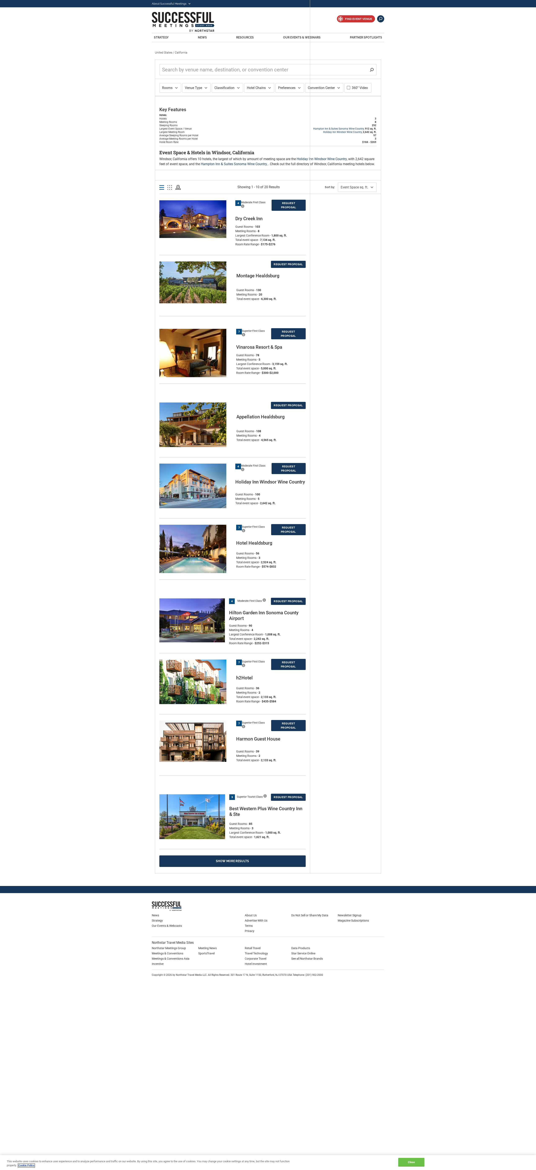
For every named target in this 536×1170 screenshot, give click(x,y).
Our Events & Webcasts (167, 925)
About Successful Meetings (169, 3)
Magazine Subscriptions (353, 920)
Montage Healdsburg (257, 275)
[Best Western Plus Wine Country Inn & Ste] (192, 816)
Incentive (158, 964)
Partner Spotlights (366, 37)
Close (411, 1162)
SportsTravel (206, 953)
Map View (178, 187)
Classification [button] (224, 88)
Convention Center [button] (321, 88)
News (202, 37)
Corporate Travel (255, 958)
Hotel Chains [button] (256, 88)
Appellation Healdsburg (260, 416)
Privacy (249, 931)
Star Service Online (303, 953)
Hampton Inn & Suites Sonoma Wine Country (338, 128)
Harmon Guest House (258, 739)
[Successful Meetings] (179, 906)
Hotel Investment (256, 964)
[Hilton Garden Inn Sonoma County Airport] (192, 620)
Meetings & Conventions (167, 953)
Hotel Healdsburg (254, 543)
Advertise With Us (256, 920)
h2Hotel (244, 677)
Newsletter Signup (349, 915)
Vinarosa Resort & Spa (259, 347)
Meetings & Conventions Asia (170, 958)
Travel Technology (256, 953)
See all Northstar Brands (307, 958)
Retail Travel (252, 948)
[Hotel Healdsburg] (195, 550)
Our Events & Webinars (302, 37)
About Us (251, 915)
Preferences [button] (286, 88)
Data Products (300, 948)
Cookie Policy (26, 1165)
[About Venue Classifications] (242, 206)
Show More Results (232, 861)
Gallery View (170, 188)
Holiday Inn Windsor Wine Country (342, 132)
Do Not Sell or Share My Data (309, 915)
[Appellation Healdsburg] (195, 424)
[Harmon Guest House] (195, 741)
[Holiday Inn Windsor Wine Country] (195, 486)
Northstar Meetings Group (169, 948)
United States (163, 52)
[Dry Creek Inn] (195, 219)
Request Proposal (288, 205)
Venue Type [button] (193, 88)
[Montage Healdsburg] (195, 282)
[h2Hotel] (195, 682)
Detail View (161, 188)
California (181, 52)
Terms (249, 925)
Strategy (161, 37)
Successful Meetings (189, 22)
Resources (245, 37)
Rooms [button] (167, 88)
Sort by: (330, 187)
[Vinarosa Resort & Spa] (195, 362)
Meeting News (207, 948)
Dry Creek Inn (249, 218)
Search (380, 18)
